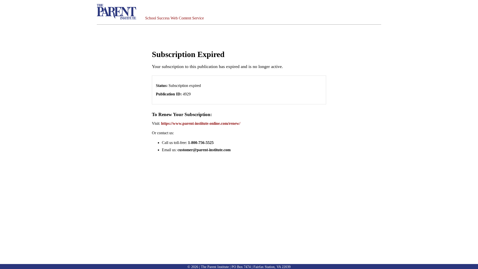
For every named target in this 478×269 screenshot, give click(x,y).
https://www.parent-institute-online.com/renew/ (200, 123)
